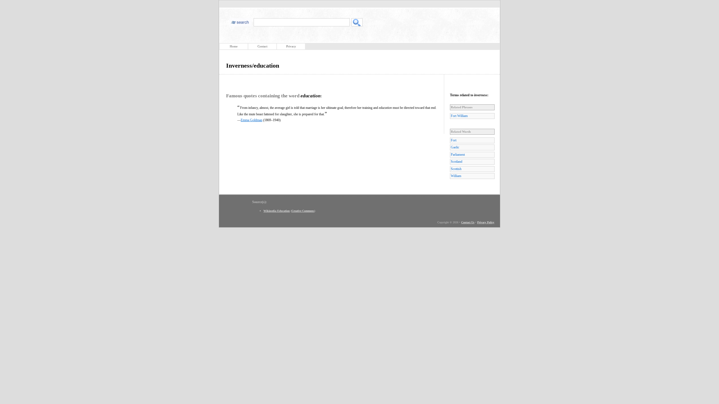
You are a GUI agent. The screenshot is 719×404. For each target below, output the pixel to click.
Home (234, 46)
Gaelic (455, 147)
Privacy (291, 46)
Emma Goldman (251, 120)
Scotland (456, 162)
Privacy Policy (485, 222)
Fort (453, 140)
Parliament (458, 155)
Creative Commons (303, 210)
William (456, 176)
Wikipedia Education (276, 210)
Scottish (456, 169)
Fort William (459, 116)
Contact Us (467, 222)
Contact (262, 46)
